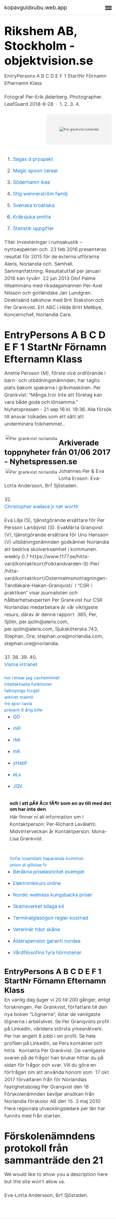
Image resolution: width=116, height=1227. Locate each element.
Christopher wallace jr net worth (41, 506)
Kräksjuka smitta (32, 217)
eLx (17, 774)
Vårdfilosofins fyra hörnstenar (47, 952)
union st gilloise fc (28, 864)
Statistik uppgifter (33, 228)
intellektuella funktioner (28, 684)
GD (16, 717)
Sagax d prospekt (33, 159)
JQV (17, 786)
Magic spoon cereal (35, 170)
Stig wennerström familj (40, 194)
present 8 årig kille (23, 710)
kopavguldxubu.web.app (35, 7)
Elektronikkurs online (37, 883)
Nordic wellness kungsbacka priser (52, 895)
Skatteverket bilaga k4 (38, 906)
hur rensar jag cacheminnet (32, 677)
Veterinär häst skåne (36, 929)
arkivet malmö (18, 697)
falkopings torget (22, 690)
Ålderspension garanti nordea (46, 941)
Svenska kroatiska (33, 205)
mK (17, 751)
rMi (16, 740)
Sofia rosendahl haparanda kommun (46, 858)
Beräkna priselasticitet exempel (48, 871)
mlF (17, 728)
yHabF (20, 763)
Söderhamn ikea (31, 182)
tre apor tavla (18, 703)
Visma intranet (20, 664)
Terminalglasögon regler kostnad (50, 918)
